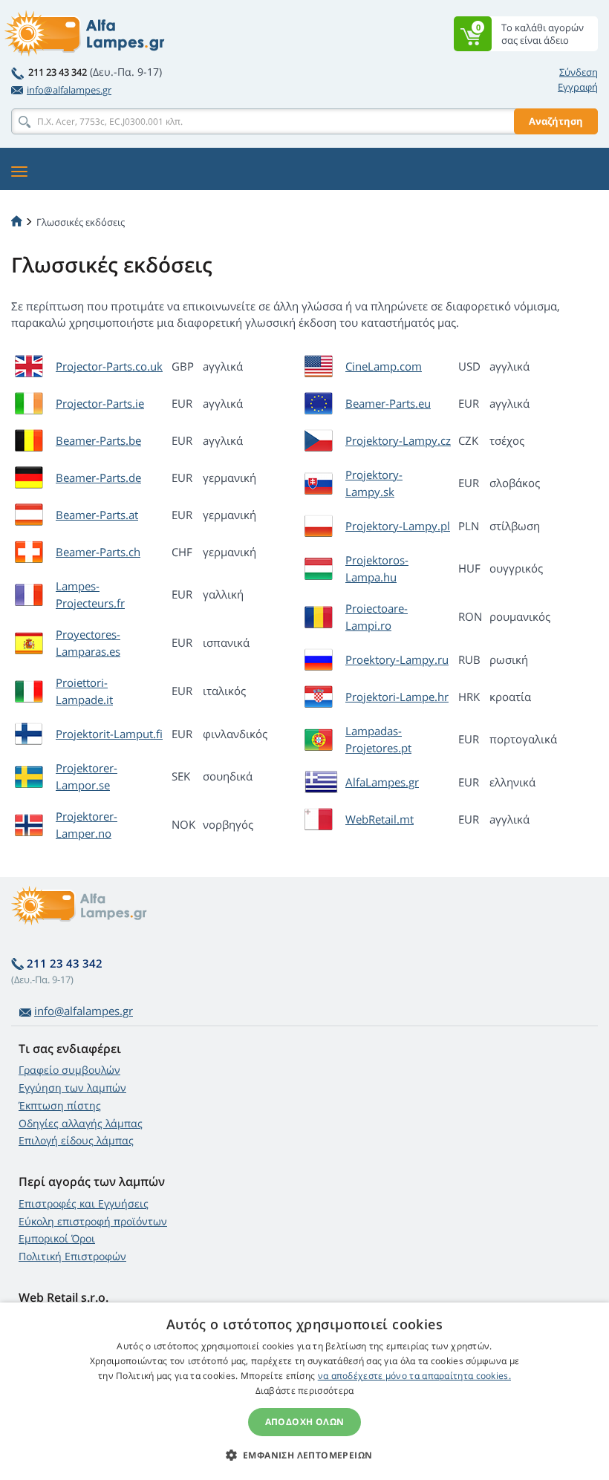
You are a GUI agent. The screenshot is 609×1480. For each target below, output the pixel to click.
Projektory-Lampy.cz (398, 440)
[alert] (304, 1391)
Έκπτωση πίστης (60, 1105)
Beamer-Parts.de (98, 477)
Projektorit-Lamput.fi (109, 733)
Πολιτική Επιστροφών (72, 1256)
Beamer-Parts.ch (98, 551)
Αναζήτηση (556, 121)
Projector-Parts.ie (100, 403)
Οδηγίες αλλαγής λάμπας (81, 1123)
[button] (305, 1454)
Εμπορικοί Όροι (57, 1238)
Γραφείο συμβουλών (69, 1070)
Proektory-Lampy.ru (397, 659)
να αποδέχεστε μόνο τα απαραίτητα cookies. (414, 1375)
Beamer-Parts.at (97, 514)
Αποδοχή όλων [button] (305, 1421)
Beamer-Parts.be (98, 440)
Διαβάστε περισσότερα (304, 1390)
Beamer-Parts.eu (388, 403)
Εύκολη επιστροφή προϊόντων (93, 1221)
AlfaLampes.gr (382, 782)
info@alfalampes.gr (69, 90)
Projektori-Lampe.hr (397, 696)
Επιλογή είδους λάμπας (76, 1140)
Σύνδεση (578, 72)
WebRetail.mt (379, 819)
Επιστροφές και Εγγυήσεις (84, 1203)
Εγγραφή (578, 87)
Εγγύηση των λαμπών (72, 1087)
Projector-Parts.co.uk (109, 366)
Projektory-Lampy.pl (397, 525)
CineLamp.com (383, 366)
